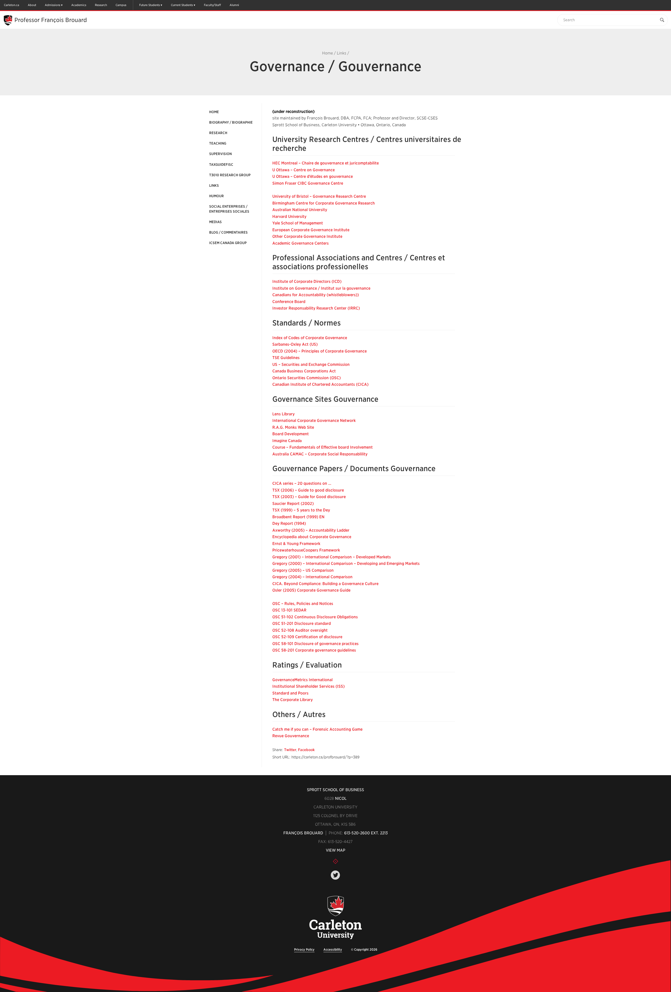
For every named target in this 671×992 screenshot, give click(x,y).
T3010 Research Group (230, 175)
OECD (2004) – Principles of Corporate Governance (319, 351)
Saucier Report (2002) (293, 503)
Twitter (290, 750)
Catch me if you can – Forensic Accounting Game (317, 729)
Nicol (341, 798)
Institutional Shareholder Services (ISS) (308, 686)
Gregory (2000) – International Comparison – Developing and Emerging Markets (346, 563)
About (32, 5)
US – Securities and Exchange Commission (311, 364)
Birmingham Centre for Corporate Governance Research (323, 203)
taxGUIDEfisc (221, 165)
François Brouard (303, 833)
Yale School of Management (297, 223)
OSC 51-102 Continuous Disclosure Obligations (315, 617)
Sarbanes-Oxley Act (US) (295, 344)
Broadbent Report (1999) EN (298, 517)
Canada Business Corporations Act (304, 371)
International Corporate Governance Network (314, 420)
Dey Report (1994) (289, 523)
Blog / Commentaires (228, 232)
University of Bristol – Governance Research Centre (319, 196)
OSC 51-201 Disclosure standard (301, 623)
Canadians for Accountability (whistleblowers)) (315, 295)
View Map (335, 850)
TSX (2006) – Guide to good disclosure (308, 490)
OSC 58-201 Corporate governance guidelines (314, 650)
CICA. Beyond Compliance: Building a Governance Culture (325, 583)
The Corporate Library (292, 699)
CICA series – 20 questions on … (301, 483)
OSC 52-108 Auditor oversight (300, 630)
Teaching (217, 143)
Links (341, 53)
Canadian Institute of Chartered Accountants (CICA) (320, 384)
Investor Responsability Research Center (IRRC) (316, 308)
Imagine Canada (287, 440)
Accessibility (332, 949)
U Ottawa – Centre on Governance (303, 170)
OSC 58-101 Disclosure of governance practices (315, 643)
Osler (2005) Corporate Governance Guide (311, 590)
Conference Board (288, 301)
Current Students (182, 5)
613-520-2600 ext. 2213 (366, 833)
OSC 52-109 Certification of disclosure (307, 637)
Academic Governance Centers (300, 243)
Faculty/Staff (212, 5)
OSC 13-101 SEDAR (289, 610)
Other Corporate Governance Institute (307, 236)
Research (101, 5)
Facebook (306, 750)
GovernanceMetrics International (302, 679)
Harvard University (289, 216)
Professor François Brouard (50, 19)
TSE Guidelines (286, 357)
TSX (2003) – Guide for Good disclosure (309, 496)
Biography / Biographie (231, 122)
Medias (215, 222)
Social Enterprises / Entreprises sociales (229, 209)
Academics (78, 5)
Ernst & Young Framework (296, 543)
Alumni (234, 5)
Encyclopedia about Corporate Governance (311, 536)
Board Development (290, 434)
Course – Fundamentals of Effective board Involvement (322, 447)
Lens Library (283, 414)
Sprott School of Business (335, 789)
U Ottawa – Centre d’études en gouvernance (312, 176)
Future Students (149, 5)
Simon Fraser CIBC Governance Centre (307, 183)
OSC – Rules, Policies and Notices (302, 603)
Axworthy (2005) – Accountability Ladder (310, 530)
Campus (121, 5)
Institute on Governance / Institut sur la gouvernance (321, 288)
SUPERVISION (220, 154)
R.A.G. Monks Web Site (293, 427)
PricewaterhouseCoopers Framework (306, 550)
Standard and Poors (290, 693)
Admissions (52, 5)
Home (327, 53)
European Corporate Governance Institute (310, 230)
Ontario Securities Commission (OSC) (306, 378)
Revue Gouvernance (290, 736)
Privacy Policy (304, 949)
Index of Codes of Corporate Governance (309, 337)
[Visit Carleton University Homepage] (335, 918)
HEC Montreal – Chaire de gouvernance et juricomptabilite (325, 163)
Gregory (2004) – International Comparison (312, 577)
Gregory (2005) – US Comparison (303, 570)
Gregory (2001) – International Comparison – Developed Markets (331, 557)
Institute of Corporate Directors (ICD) (307, 281)
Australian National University (299, 209)
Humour (216, 196)
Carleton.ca (11, 5)
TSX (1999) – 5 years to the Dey (301, 510)
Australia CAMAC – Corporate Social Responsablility (319, 454)
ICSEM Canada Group (228, 243)
